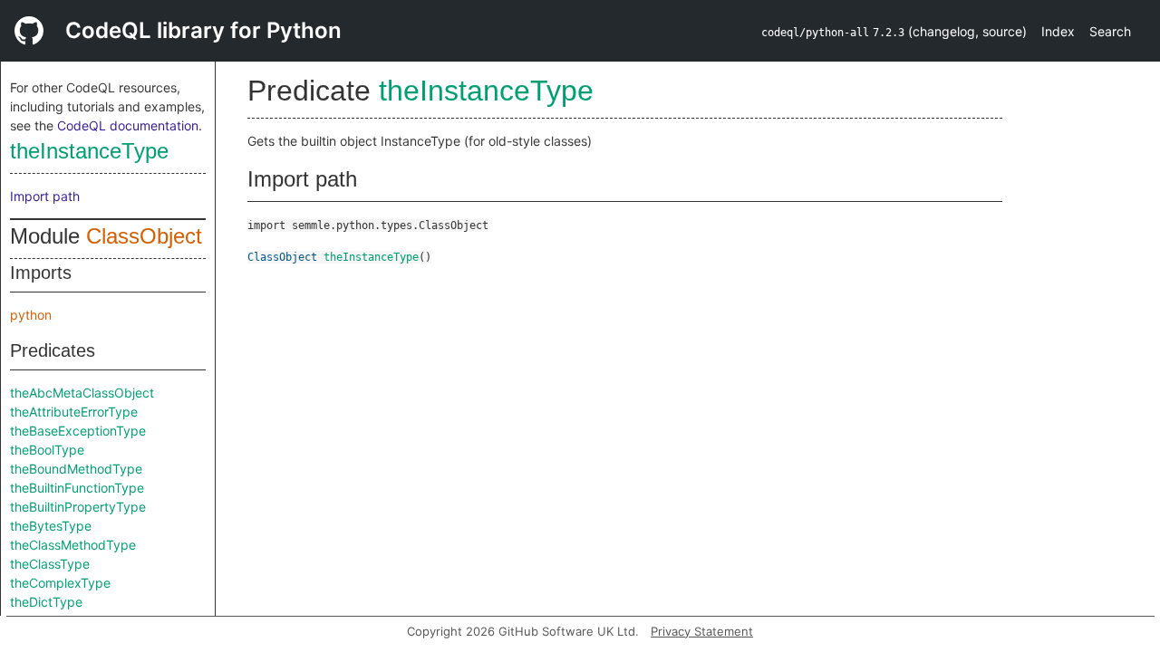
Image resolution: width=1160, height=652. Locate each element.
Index (1058, 31)
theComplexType (60, 582)
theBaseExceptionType (78, 430)
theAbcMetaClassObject (82, 392)
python (31, 314)
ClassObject (144, 236)
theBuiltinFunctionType (77, 487)
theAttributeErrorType (74, 411)
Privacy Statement (702, 631)
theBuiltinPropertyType (78, 506)
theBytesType (51, 525)
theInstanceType (89, 151)
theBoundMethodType (76, 468)
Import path (45, 196)
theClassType (50, 563)
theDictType (46, 601)
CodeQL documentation (127, 125)
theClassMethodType (73, 544)
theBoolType (47, 449)
